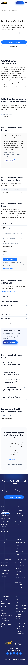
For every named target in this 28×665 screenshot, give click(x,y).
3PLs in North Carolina (7, 418)
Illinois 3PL (18, 574)
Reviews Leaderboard (5, 530)
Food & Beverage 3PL (6, 566)
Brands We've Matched (5, 525)
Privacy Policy (9, 662)
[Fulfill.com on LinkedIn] (7, 653)
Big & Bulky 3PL (5, 573)
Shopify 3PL (4, 576)
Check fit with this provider (13, 42)
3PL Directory (5, 518)
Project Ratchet (20, 542)
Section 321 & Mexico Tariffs (19, 632)
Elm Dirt (17, 548)
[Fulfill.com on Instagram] (17, 653)
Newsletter (18, 599)
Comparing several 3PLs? (14, 50)
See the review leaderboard (10, 165)
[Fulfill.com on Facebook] (14, 653)
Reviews (17, 32)
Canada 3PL (19, 585)
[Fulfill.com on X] (11, 653)
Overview (4, 32)
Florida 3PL (18, 571)
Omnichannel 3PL (6, 596)
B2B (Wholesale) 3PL (6, 600)
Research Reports (20, 605)
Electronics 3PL (6, 570)
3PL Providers (4, 10)
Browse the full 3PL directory (8, 291)
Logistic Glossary (20, 611)
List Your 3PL (19, 516)
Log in (13, 3)
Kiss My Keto (19, 551)
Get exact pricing (9, 259)
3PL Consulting (19, 525)
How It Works (5, 515)
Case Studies (5, 521)
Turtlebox (18, 539)
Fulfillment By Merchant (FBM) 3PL (6, 624)
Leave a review (9, 160)
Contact (3, 542)
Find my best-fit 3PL (13, 459)
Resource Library (20, 608)
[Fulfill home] (4, 2)
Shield (17, 554)
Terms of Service (18, 662)
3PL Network (19, 510)
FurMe (17, 545)
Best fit (10, 32)
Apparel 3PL (5, 562)
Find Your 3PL (20, 3)
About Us (4, 539)
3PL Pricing (18, 513)
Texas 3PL (18, 568)
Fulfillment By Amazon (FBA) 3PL (6, 614)
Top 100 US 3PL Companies (20, 627)
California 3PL (19, 562)
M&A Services (19, 519)
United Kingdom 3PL (20, 578)
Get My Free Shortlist (10, 342)
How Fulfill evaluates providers (13, 464)
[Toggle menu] (26, 3)
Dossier (17, 602)
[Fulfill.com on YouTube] (20, 653)
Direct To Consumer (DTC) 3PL (6, 608)
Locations (23, 32)
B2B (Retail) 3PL (6, 604)
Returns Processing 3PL (6, 619)
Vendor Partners (20, 522)
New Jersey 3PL (20, 565)
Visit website (13, 46)
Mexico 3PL (18, 588)
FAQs (17, 36)
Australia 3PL (19, 582)
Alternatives (10, 36)
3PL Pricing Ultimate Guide (19, 618)
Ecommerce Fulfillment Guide (20, 622)
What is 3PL (18, 614)
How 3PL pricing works (8, 268)
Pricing (3, 36)
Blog (16, 596)
